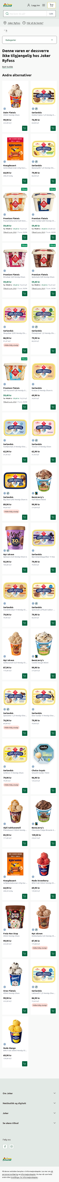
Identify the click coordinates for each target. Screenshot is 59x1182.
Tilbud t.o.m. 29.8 (9, 232)
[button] (29, 40)
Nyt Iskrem (8, 554)
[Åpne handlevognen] (51, 5)
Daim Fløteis (9, 112)
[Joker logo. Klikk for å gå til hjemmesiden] (7, 5)
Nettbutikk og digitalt (14, 1103)
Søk (51, 13)
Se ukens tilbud (11, 1123)
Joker (6, 1113)
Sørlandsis (37, 112)
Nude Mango (9, 1048)
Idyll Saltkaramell (12, 827)
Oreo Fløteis (9, 990)
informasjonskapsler (28, 1174)
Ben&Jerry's (38, 497)
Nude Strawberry (40, 880)
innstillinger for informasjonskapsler (24, 1177)
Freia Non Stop (10, 933)
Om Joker (8, 1093)
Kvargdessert (9, 165)
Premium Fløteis (11, 218)
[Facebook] (5, 1146)
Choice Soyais (38, 770)
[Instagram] (11, 1146)
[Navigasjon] (43, 5)
